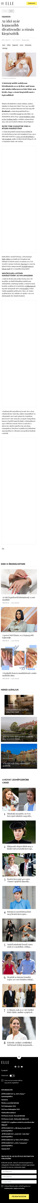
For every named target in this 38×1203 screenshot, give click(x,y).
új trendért (25, 289)
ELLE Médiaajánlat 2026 (8, 1106)
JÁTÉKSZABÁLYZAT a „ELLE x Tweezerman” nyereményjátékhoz (14, 1144)
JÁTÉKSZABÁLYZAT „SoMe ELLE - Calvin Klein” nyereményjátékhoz (15, 1135)
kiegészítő (15, 45)
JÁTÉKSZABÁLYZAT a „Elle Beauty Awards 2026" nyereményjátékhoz (16, 1129)
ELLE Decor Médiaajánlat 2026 (10, 1109)
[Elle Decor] (9, 3)
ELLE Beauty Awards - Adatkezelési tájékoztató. (15, 1119)
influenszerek (30, 286)
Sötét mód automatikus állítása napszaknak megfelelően (13, 1082)
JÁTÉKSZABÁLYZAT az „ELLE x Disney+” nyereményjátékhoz (13, 1095)
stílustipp (4, 48)
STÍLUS (8, 45)
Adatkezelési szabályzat (8, 1112)
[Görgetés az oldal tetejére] (19, 1057)
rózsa (21, 45)
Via (3, 548)
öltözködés (28, 45)
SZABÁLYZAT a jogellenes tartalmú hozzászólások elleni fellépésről (17, 1124)
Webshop (31, 3)
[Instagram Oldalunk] (18, 1067)
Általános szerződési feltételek (10, 1103)
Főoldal (5, 11)
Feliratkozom (19, 1197)
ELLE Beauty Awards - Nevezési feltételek (13, 1116)
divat (3, 45)
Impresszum (4, 1100)
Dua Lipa (24, 264)
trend (19, 114)
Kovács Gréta (25, 40)
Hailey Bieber (6, 259)
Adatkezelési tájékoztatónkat (14, 1188)
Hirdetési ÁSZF (5, 1149)
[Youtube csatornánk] (22, 1066)
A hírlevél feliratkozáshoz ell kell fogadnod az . (17, 1187)
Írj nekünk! (4, 1070)
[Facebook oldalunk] (15, 1067)
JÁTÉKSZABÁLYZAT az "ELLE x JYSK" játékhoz (15, 1140)
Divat (11, 11)
